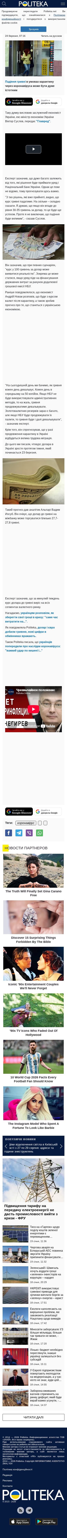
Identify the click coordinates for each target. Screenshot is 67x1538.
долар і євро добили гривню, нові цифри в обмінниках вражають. (30, 631)
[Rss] (20, 1510)
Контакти (8, 1486)
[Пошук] (4, 3)
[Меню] (63, 3)
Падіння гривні (15, 81)
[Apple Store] (19, 1521)
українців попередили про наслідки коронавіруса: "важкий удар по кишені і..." (33, 646)
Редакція (7, 1475)
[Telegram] (18, 833)
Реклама (7, 1480)
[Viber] (29, 833)
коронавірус (25, 823)
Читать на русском (51, 36)
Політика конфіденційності (17, 1469)
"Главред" (43, 121)
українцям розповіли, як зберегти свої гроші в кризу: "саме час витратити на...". (31, 617)
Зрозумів (33, 29)
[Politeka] (33, 3)
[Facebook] (8, 833)
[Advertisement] (33, 346)
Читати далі (33, 1417)
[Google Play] (46, 1521)
